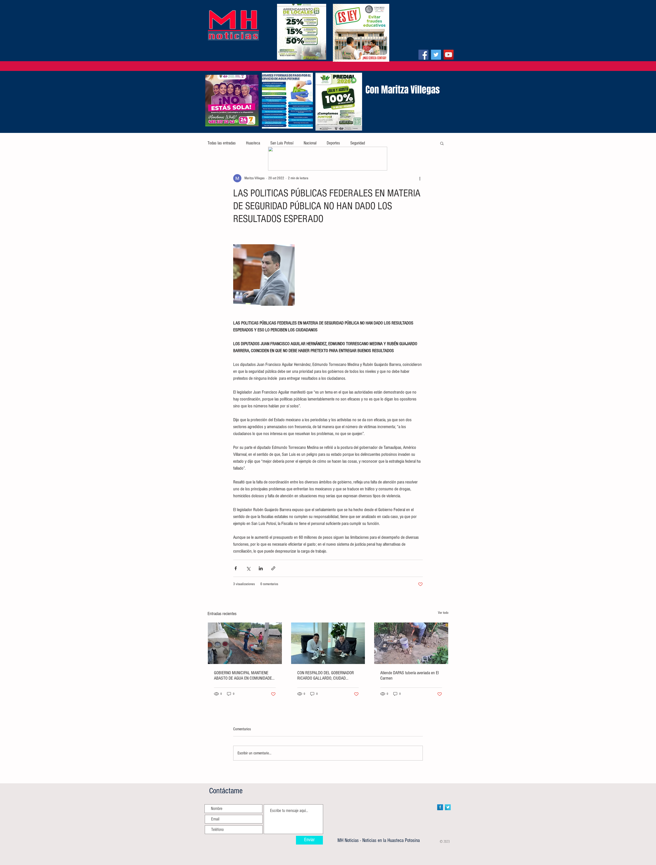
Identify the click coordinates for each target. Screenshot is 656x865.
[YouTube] (449, 55)
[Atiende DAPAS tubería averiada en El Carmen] (411, 643)
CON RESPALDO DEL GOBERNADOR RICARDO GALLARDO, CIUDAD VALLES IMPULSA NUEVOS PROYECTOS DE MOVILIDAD (325, 675)
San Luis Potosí (281, 143)
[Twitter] (436, 55)
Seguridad (357, 143)
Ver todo (443, 613)
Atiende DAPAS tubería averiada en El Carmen (409, 675)
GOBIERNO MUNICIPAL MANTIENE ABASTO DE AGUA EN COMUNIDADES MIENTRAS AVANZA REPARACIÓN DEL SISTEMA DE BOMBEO (244, 675)
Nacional (310, 143)
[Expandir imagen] (264, 275)
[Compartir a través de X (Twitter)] (248, 568)
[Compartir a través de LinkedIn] (260, 568)
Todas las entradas (222, 143)
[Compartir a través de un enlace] (273, 568)
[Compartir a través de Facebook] (235, 568)
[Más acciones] (420, 178)
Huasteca (253, 143)
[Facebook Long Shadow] (440, 807)
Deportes (333, 143)
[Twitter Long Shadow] (448, 807)
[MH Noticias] (423, 55)
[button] (441, 143)
